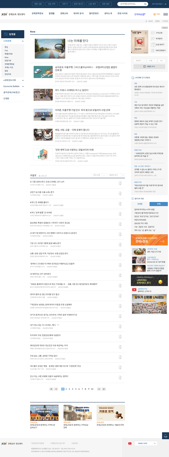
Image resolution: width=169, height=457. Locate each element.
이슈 (6, 50)
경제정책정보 (37, 13)
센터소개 (108, 13)
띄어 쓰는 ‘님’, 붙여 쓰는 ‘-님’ (144, 230)
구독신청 (159, 33)
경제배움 (139, 14)
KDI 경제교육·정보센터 (13, 14)
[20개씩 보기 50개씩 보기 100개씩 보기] (116, 175)
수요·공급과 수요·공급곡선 (144, 227)
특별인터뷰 (9, 54)
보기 (161, 61)
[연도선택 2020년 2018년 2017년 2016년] (99, 175)
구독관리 (164, 27)
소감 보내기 (160, 45)
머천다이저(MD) (140, 220)
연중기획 (8, 61)
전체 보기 (159, 4)
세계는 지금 (9, 67)
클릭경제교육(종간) (11, 92)
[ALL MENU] (165, 14)
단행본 (6, 98)
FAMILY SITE (142, 443)
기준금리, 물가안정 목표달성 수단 (146, 213)
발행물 (52, 13)
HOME (150, 21)
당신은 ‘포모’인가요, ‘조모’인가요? (146, 216)
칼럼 (6, 71)
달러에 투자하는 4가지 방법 (144, 209)
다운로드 (120, 183)
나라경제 (165, 21)
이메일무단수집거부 (58, 443)
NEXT (99, 389)
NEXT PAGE (104, 389)
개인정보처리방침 (37, 443)
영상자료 (8, 74)
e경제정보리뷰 (9, 80)
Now (6, 57)
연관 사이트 (123, 13)
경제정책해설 (9, 64)
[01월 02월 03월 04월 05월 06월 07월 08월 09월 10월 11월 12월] (152, 61)
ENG (158, 14)
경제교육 (64, 13)
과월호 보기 (151, 66)
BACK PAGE (51, 389)
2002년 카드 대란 (141, 223)
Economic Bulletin (11, 86)
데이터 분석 (78, 13)
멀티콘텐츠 (94, 13)
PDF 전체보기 (161, 50)
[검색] (132, 4)
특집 (6, 47)
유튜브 (129, 443)
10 (92, 389)
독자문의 (159, 39)
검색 (145, 4)
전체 (158, 204)
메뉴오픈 (22, 41)
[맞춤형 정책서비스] (149, 280)
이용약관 (74, 443)
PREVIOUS (56, 389)
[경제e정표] (149, 240)
